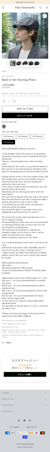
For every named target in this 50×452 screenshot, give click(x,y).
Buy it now (25, 115)
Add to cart (25, 108)
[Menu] (3, 7)
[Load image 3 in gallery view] (25, 63)
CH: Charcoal (4, 126)
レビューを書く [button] (25, 374)
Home (4, 71)
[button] (40, 7)
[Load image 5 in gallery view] (37, 63)
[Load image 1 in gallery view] (13, 63)
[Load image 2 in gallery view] (19, 63)
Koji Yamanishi (8, 76)
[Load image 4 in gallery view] (31, 63)
